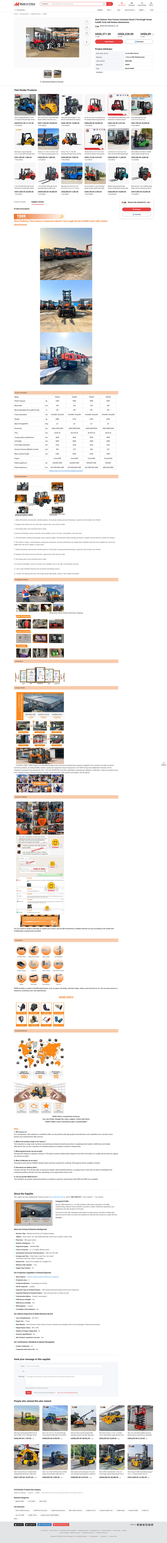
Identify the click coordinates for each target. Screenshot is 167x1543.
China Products (54, 1530)
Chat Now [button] (140, 42)
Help (118, 10)
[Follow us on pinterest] (149, 1524)
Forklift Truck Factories (58, 1510)
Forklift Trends (32, 1515)
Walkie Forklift (19, 1501)
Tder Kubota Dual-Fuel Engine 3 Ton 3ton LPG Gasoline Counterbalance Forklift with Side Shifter (83, 1474)
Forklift (45, 14)
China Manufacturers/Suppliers (68, 1530)
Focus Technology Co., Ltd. (70, 1536)
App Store (19, 1524)
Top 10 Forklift (19, 1515)
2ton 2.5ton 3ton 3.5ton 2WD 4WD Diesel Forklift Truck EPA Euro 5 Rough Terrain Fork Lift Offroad (48, 119)
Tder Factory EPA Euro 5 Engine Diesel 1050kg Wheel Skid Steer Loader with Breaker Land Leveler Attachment (25, 1474)
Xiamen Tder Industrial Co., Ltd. (109, 26)
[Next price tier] (152, 34)
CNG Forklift (42, 1501)
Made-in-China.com (75, 1532)
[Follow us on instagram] (144, 1524)
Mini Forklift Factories (75, 1510)
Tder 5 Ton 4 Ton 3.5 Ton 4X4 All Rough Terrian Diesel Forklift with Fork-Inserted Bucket (54, 1435)
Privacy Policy (113, 1536)
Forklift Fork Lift (91, 1510)
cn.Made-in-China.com (102, 1532)
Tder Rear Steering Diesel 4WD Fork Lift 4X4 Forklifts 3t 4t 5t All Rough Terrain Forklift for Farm (25, 1435)
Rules (151, 10)
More (15, 1519)
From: (23, 1366)
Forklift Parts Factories (40, 1510)
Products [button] (45, 4)
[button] (104, 4)
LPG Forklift (31, 1501)
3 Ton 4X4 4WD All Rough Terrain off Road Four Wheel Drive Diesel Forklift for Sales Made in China (24, 187)
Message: (22, 1376)
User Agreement (94, 1536)
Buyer (108, 10)
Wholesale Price (95, 1530)
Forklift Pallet (120, 1510)
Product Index (116, 1530)
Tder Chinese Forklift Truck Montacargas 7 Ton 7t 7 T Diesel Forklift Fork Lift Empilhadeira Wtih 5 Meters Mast (140, 1474)
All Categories (21, 10)
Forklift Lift (145, 1510)
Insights (124, 1530)
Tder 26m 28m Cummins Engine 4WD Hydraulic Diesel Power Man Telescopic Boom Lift (82, 1435)
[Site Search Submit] (109, 4)
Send (28, 1393)
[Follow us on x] (141, 1524)
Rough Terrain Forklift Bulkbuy (50, 1515)
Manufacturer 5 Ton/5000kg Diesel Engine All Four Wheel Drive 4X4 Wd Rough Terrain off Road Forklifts (141, 187)
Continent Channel (106, 1530)
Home (15, 14)
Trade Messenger (44, 1524)
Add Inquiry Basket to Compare (52, 82)
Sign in (151, 5)
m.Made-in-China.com (88, 1532)
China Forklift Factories (22, 1510)
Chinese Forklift (133, 1510)
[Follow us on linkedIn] (152, 1524)
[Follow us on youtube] (146, 1524)
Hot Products (44, 1530)
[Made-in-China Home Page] (24, 4)
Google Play (30, 1524)
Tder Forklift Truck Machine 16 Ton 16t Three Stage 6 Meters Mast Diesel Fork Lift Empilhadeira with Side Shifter (111, 1474)
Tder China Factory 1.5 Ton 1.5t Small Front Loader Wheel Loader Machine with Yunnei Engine (111, 1435)
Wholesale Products (83, 1530)
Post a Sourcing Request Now (68, 1393)
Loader (34, 1277)
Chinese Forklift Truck (106, 1510)
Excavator (40, 1277)
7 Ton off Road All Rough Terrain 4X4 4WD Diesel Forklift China (47, 187)
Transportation (24, 14)
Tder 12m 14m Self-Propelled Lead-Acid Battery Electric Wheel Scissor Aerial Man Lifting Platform (140, 1435)
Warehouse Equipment (51, 1277)
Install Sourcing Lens (62, 1524)
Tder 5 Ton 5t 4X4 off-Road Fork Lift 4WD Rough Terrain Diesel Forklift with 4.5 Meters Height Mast (54, 1474)
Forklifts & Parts (35, 14)
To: (24, 1371)
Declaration (104, 1536)
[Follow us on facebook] (138, 1524)
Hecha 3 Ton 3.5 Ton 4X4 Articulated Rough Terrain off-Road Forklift (71, 153)
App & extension (129, 10)
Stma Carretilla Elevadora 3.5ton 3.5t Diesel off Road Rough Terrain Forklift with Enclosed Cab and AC (24, 119)
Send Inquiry (109, 41)
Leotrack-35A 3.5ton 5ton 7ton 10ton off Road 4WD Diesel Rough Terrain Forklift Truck (118, 153)
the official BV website (58, 1197)
